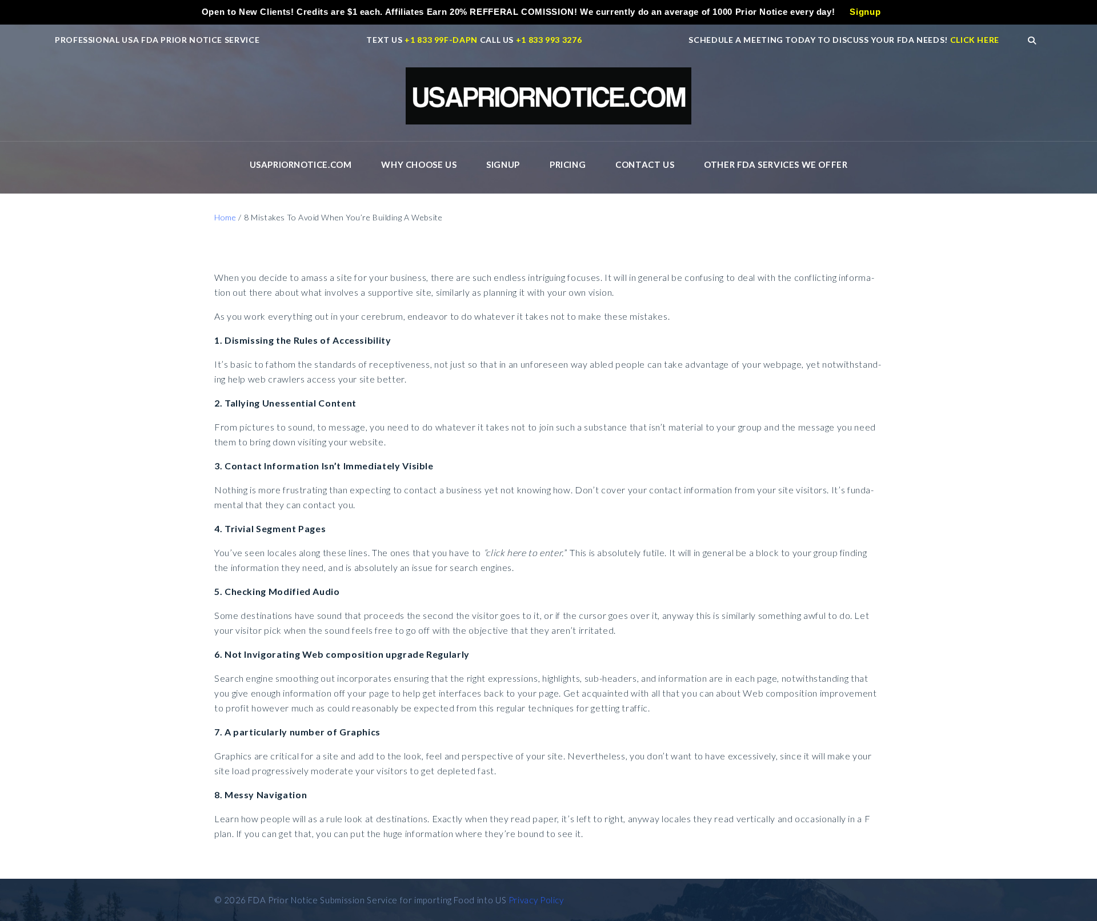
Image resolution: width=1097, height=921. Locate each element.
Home (225, 217)
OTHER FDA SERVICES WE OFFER (775, 164)
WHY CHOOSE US (419, 164)
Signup (503, 164)
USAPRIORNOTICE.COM (301, 164)
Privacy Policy (536, 900)
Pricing (568, 164)
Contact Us (644, 164)
